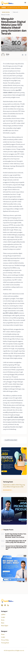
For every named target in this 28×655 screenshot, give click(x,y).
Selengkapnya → (8, 490)
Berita (2, 620)
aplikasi (3, 614)
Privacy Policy (5, 640)
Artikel (3, 617)
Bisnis (2, 623)
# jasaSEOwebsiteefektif (11, 440)
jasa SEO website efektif (10, 313)
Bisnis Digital (4, 625)
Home (3, 634)
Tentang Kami (5, 643)
